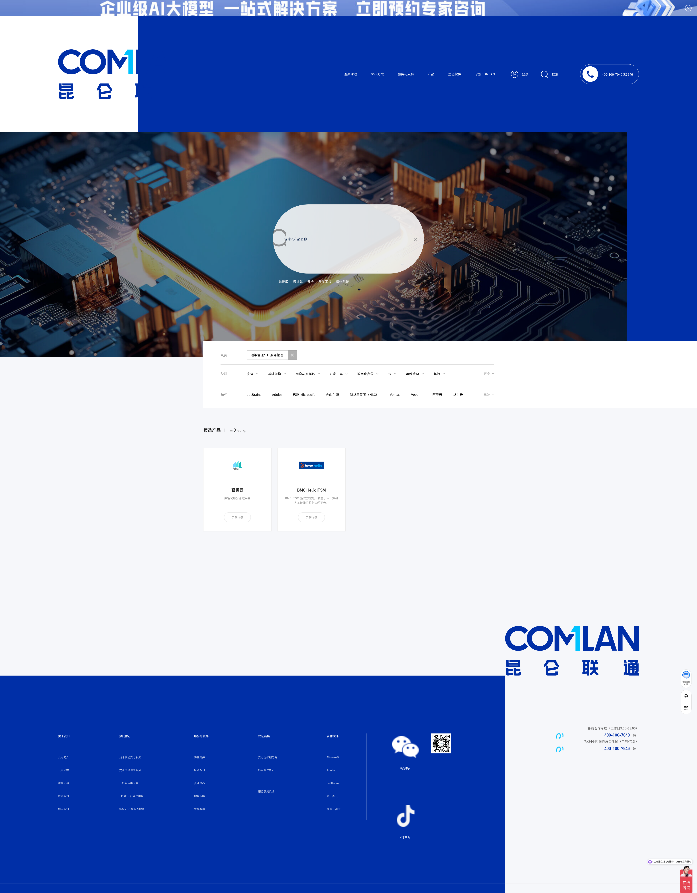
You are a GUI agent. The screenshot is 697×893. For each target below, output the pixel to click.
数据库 (283, 281)
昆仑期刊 (199, 770)
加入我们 (63, 809)
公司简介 (63, 757)
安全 (310, 281)
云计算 (298, 281)
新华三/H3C (334, 809)
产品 (431, 74)
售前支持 (199, 757)
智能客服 (199, 809)
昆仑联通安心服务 (130, 757)
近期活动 (350, 74)
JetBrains (333, 783)
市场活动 (63, 783)
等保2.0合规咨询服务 (131, 809)
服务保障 (199, 796)
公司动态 (63, 770)
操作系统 (342, 281)
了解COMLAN (485, 74)
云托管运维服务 (128, 783)
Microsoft (333, 757)
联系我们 (63, 796)
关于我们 (64, 736)
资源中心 (199, 783)
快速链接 (264, 736)
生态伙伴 (454, 74)
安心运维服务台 (267, 757)
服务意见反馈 (266, 791)
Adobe (331, 770)
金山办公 (332, 796)
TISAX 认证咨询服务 (131, 796)
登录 (525, 74)
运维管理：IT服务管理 (267, 354)
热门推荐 (125, 736)
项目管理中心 (266, 770)
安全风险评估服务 (130, 770)
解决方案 (377, 74)
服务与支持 (406, 74)
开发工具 (324, 281)
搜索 (555, 74)
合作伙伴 (333, 736)
